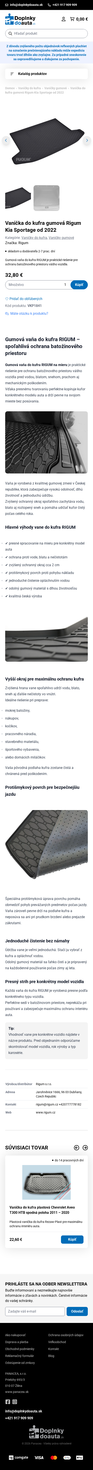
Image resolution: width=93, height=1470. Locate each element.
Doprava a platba (16, 1342)
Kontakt (53, 1349)
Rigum (23, 243)
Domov (10, 88)
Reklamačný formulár (19, 1356)
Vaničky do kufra (29, 88)
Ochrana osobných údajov (65, 1335)
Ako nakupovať (15, 1335)
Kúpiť (79, 285)
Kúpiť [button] (72, 1239)
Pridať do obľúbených (26, 299)
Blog (51, 1356)
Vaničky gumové (55, 88)
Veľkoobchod (57, 1342)
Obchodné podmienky (19, 1349)
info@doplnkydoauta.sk (23, 1411)
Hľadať (82, 33)
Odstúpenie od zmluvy (20, 1363)
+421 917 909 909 (19, 1418)
